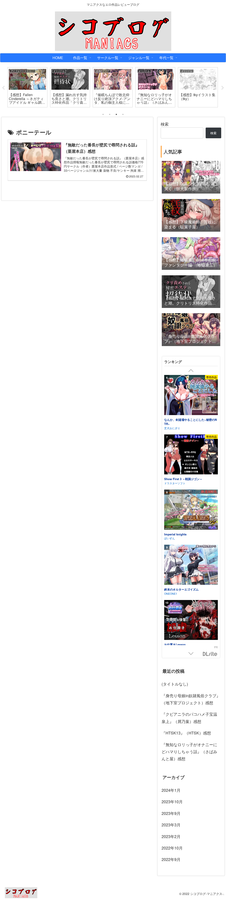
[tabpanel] (27, 87)
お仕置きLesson (175, 645)
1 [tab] (103, 114)
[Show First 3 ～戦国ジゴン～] (191, 455)
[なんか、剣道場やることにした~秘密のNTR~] (191, 395)
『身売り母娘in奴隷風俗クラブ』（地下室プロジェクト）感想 (191, 699)
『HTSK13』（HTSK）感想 (186, 733)
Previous (3, 88)
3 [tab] (116, 114)
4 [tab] (123, 114)
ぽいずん (169, 538)
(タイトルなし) (175, 684)
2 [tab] (109, 114)
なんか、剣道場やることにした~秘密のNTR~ (190, 421)
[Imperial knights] (191, 510)
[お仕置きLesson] (191, 620)
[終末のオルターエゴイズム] (191, 565)
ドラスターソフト (174, 483)
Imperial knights (175, 534)
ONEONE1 (170, 593)
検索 (165, 124)
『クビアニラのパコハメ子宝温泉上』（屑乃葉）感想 (189, 717)
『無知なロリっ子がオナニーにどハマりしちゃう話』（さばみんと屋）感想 (189, 752)
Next (222, 88)
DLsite (210, 654)
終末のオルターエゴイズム (181, 589)
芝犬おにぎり (172, 428)
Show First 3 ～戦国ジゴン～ (183, 479)
